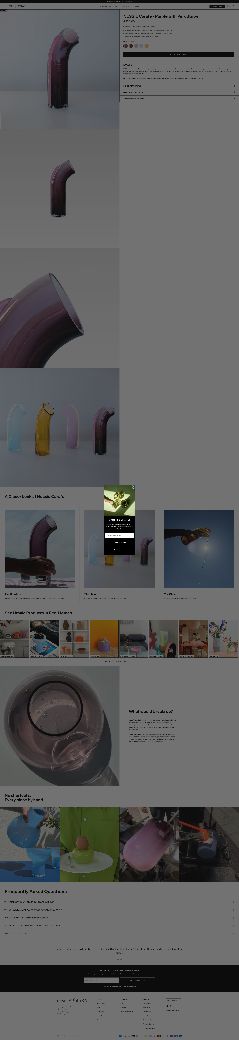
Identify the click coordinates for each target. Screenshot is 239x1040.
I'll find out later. (119, 550)
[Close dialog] (133, 486)
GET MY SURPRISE (119, 542)
